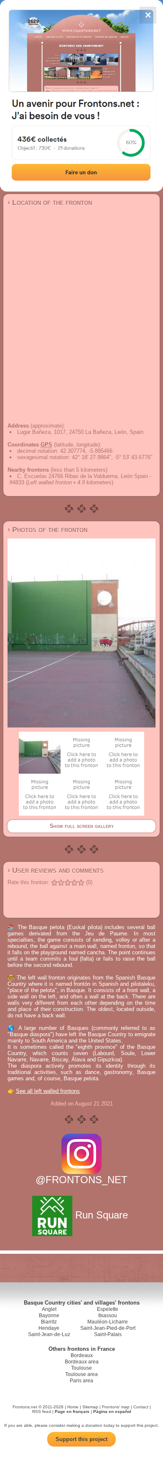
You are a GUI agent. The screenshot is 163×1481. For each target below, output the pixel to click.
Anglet (49, 1309)
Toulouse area (81, 1374)
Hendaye (48, 1328)
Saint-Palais (108, 1334)
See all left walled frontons (48, 1091)
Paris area (81, 1381)
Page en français (72, 1411)
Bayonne (49, 1315)
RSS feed (41, 1411)
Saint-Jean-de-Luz (49, 1334)
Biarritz (49, 1322)
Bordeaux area (82, 1362)
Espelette (107, 1309)
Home (73, 1407)
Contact (140, 1407)
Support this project (81, 1439)
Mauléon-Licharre (107, 1322)
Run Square (101, 1215)
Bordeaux (82, 1355)
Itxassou (107, 1315)
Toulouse (81, 1368)
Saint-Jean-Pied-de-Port (107, 1328)
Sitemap (90, 1407)
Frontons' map (116, 1407)
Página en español (112, 1411)
